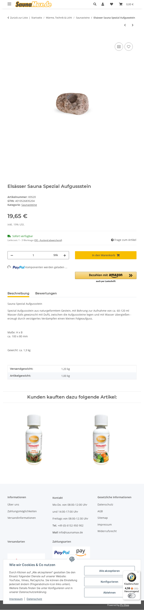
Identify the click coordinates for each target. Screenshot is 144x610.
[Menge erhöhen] (65, 255)
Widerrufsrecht (107, 531)
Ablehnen (109, 592)
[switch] (131, 596)
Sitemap (103, 518)
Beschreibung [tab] (18, 293)
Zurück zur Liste (19, 17)
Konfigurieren (109, 581)
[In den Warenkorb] (11, 37)
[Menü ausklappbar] (9, 2)
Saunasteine (29, 205)
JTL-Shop (124, 605)
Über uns (13, 504)
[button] (95, 4)
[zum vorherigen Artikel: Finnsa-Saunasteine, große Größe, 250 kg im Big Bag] (125, 25)
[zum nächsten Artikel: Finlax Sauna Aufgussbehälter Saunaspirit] (132, 25)
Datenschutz (34, 598)
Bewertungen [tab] (46, 293)
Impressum (16, 598)
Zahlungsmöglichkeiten (22, 511)
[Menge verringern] (12, 255)
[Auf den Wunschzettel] (128, 47)
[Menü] (138, 573)
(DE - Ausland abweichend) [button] (48, 240)
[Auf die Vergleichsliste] (119, 47)
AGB (100, 511)
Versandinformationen (22, 518)
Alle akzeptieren (109, 570)
